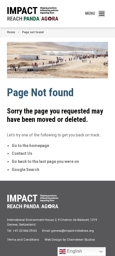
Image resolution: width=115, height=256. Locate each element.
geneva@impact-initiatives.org (72, 231)
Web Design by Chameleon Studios (70, 239)
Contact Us (22, 153)
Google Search (25, 169)
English (74, 251)
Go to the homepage (30, 145)
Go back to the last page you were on (45, 161)
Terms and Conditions (23, 239)
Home (11, 32)
